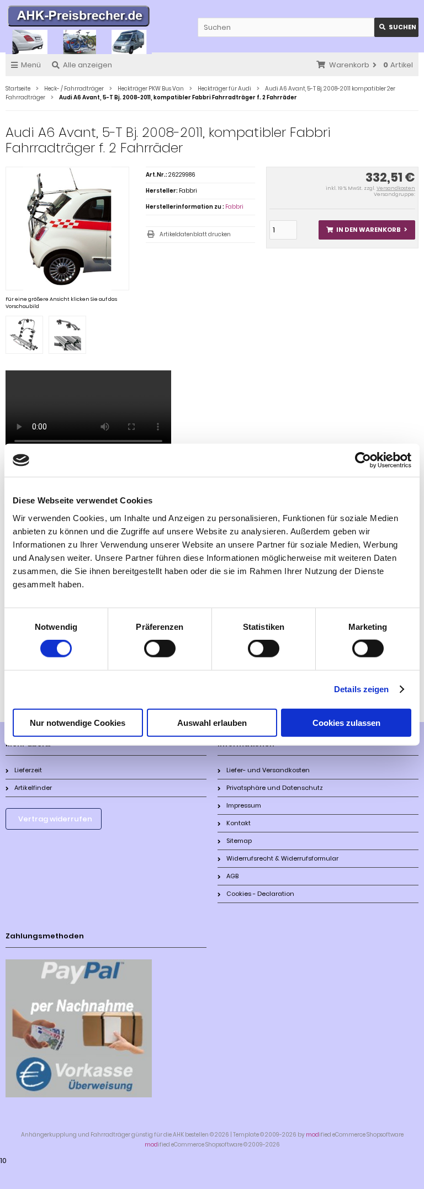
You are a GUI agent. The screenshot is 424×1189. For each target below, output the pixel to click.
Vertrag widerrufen (55, 819)
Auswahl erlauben (212, 722)
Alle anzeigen (87, 65)
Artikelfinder (33, 787)
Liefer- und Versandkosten (268, 770)
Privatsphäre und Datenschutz (274, 787)
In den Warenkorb (366, 230)
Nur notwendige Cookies (77, 722)
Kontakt (238, 823)
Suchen (396, 27)
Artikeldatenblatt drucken (195, 234)
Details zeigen (361, 689)
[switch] (160, 648)
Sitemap (239, 840)
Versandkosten (396, 188)
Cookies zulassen (346, 722)
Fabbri (234, 207)
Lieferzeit (28, 770)
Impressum (243, 805)
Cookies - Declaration (260, 893)
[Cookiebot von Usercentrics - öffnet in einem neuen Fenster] (363, 460)
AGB (232, 876)
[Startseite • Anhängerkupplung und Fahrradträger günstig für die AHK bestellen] (79, 18)
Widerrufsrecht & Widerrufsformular (282, 858)
